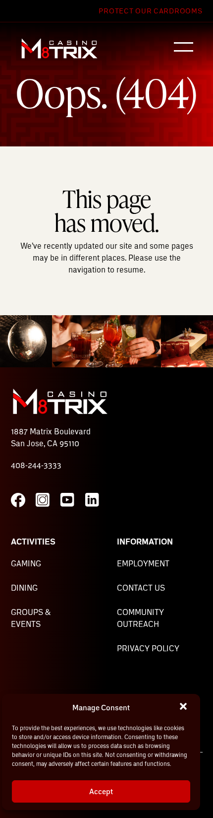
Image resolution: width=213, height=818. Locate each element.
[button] (184, 707)
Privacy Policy (148, 648)
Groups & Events (31, 618)
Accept (101, 791)
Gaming (26, 563)
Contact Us (141, 587)
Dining (24, 587)
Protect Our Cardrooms (150, 10)
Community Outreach (140, 618)
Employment (143, 563)
